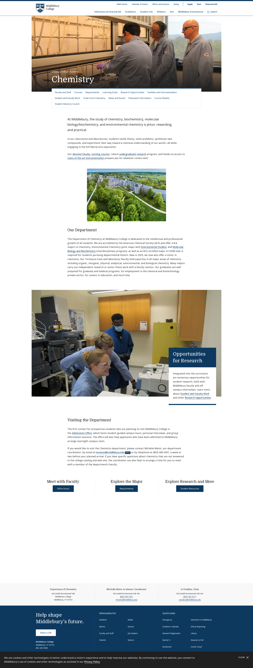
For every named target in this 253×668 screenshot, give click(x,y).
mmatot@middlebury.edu (110, 452)
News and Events (116, 98)
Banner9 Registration (171, 633)
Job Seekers (133, 633)
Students (103, 619)
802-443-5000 (42, 648)
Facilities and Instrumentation (162, 92)
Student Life (146, 11)
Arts (172, 11)
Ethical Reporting (198, 626)
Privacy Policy (92, 661)
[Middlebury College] (48, 8)
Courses (78, 92)
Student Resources (190, 488)
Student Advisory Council (67, 103)
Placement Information (139, 98)
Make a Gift (46, 632)
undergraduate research (132, 154)
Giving (176, 4)
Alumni (102, 626)
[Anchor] (99, 230)
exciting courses (100, 154)
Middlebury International (190, 11)
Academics (130, 11)
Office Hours (63, 488)
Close (242, 657)
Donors (131, 626)
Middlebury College (60, 71)
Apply (190, 4)
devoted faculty (81, 154)
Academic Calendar (170, 626)
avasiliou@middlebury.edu (190, 599)
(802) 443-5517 (189, 596)
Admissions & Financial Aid (107, 11)
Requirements (92, 92)
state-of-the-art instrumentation (85, 158)
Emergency (167, 619)
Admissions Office (82, 433)
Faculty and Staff (63, 92)
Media (130, 619)
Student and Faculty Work (67, 98)
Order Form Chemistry (94, 98)
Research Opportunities (132, 92)
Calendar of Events (140, 4)
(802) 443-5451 (126, 596)
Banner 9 (166, 640)
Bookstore (167, 646)
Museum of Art (197, 640)
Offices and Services (160, 4)
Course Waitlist (161, 98)
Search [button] (213, 11)
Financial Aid (211, 4)
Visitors (131, 640)
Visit (199, 4)
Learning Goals (110, 92)
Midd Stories (122, 4)
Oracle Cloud (196, 646)
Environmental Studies (153, 247)
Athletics (161, 11)
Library (194, 633)
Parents (102, 640)
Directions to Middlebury (201, 619)
